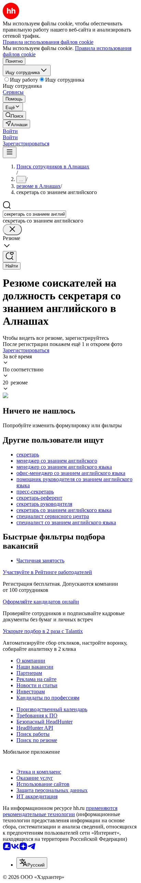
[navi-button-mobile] (9, 152)
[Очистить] (12, 229)
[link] (14, 115)
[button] (10, 131)
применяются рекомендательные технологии (60, 811)
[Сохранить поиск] (9, 256)
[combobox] (34, 214)
